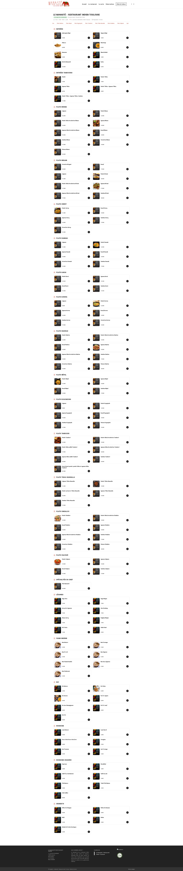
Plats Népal (69, 23)
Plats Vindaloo (111, 23)
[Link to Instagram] (134, 4)
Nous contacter (51, 859)
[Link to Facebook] (131, 4)
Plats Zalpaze (120, 23)
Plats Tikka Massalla (100, 23)
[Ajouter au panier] (89, 38)
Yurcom (75, 869)
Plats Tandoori (88, 23)
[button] (72, 35)
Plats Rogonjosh (78, 23)
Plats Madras (60, 23)
